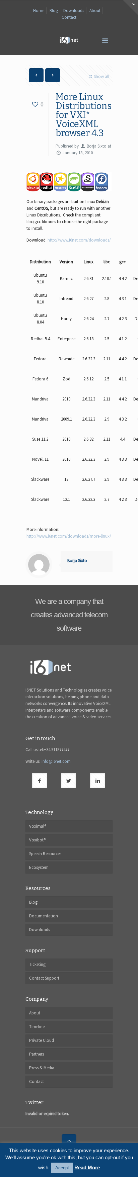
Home (38, 10)
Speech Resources (45, 853)
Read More (87, 1167)
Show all (101, 76)
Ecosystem (39, 867)
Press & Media (41, 1068)
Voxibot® (37, 840)
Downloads (73, 10)
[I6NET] (69, 40)
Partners (36, 1054)
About (94, 10)
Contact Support (44, 978)
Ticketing (37, 964)
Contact (69, 17)
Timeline (37, 1026)
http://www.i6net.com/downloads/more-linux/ (68, 536)
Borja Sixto (97, 146)
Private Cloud (41, 1040)
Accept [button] (62, 1167)
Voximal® (37, 826)
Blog (54, 10)
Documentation (43, 916)
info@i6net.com (56, 761)
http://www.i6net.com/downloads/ (79, 240)
